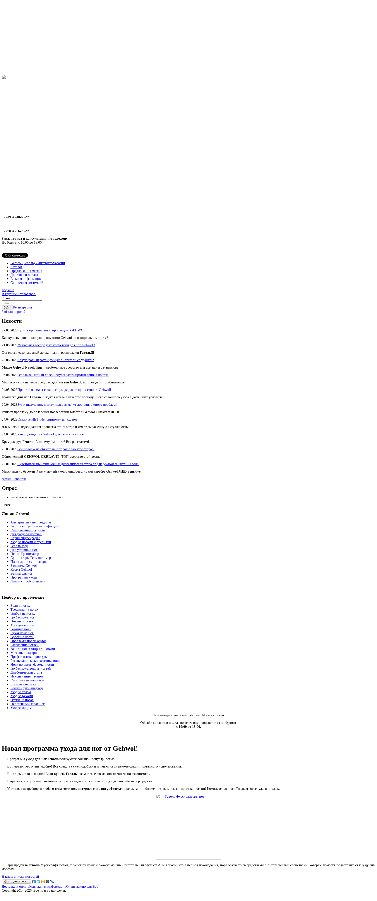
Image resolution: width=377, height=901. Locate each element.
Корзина (19, 292)
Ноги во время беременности (32, 664)
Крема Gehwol (21, 569)
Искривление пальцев (26, 676)
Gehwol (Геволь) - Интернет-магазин (37, 263)
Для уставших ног (24, 550)
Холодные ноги (22, 625)
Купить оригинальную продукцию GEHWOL (51, 330)
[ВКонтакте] (34, 881)
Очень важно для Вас (82, 886)
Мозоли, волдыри (23, 653)
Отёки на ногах (22, 700)
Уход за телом (20, 692)
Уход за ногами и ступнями (30, 542)
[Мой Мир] (47, 881)
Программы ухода (23, 577)
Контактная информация (47, 886)
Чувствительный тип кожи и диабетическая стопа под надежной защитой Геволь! (78, 464)
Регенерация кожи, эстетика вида (35, 660)
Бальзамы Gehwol (23, 565)
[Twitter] (38, 881)
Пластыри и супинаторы (28, 561)
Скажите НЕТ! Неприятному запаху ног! (48, 419)
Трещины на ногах (24, 609)
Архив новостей (14, 479)
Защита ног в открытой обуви (32, 649)
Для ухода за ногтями (26, 534)
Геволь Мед (19, 546)
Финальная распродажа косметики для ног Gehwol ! (56, 345)
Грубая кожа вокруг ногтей (30, 668)
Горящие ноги (20, 629)
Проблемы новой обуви (28, 641)
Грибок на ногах (22, 613)
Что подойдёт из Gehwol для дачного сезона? (50, 434)
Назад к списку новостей (20, 876)
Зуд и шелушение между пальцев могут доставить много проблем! (67, 404)
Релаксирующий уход (26, 688)
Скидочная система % (26, 282)
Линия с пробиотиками (27, 581)
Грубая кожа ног (22, 617)
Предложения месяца (26, 271)
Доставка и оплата (24, 275)
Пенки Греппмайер (24, 554)
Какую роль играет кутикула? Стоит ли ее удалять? (55, 360)
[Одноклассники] (43, 881)
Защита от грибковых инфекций (34, 526)
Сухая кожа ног (22, 633)
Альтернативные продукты (30, 522)
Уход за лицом (21, 708)
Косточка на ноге (23, 684)
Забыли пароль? (14, 312)
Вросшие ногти (22, 637)
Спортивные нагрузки (27, 680)
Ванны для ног (21, 573)
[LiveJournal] (52, 881)
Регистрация (22, 307)
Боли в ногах (20, 605)
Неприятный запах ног (27, 704)
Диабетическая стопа (26, 672)
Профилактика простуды (29, 656)
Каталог (16, 267)
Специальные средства (27, 530)
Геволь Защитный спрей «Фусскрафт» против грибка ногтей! (63, 375)
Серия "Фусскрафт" (25, 538)
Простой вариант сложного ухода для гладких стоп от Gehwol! (64, 390)
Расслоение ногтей (24, 645)
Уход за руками (21, 696)
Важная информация (25, 279)
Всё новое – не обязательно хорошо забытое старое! (55, 449)
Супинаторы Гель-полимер (30, 558)
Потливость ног (22, 621)
